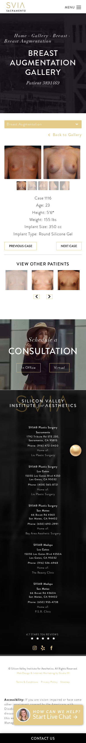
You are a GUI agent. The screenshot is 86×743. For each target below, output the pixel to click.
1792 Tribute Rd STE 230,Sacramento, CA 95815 (43, 438)
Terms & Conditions (27, 682)
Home (20, 36)
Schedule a (43, 347)
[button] (79, 7)
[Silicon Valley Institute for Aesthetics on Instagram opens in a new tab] (34, 648)
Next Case (69, 246)
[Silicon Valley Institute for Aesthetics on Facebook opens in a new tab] (51, 648)
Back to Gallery (66, 135)
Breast (60, 36)
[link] (43, 445)
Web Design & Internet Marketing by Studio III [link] (43, 673)
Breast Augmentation (28, 41)
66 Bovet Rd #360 (43, 517)
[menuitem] (34, 648)
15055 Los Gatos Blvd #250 (43, 478)
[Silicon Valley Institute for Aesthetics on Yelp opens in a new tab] (43, 648)
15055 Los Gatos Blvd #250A (43, 556)
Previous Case (20, 246)
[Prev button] (36, 296)
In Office (28, 367)
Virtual (59, 367)
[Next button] (49, 296)
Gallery (40, 36)
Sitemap (65, 682)
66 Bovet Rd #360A (43, 595)
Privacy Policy (49, 682)
